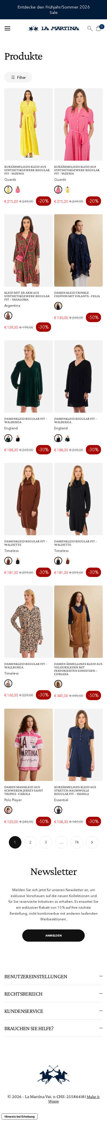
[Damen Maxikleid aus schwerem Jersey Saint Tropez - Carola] (28, 745)
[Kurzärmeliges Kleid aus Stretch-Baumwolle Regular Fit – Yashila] (78, 745)
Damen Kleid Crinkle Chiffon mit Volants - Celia (77, 294)
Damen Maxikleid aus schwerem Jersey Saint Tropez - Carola (23, 790)
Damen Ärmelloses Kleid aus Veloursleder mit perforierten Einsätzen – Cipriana (78, 669)
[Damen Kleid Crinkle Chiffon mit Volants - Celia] (78, 250)
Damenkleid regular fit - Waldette (25, 542)
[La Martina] (53, 28)
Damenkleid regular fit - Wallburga (25, 665)
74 (77, 842)
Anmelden (53, 935)
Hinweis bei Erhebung (20, 1116)
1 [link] (15, 842)
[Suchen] (90, 28)
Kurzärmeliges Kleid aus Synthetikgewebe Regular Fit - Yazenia (27, 170)
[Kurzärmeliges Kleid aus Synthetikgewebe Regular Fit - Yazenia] (28, 124)
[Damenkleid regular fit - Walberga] (28, 376)
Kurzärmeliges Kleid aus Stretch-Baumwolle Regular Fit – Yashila (75, 790)
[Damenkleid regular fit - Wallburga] (28, 621)
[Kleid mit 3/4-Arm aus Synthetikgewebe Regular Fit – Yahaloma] (28, 250)
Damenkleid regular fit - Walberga (25, 420)
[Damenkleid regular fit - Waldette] (28, 499)
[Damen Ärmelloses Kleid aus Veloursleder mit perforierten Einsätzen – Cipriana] (78, 621)
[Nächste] (92, 842)
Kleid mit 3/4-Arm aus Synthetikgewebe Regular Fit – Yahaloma (27, 296)
